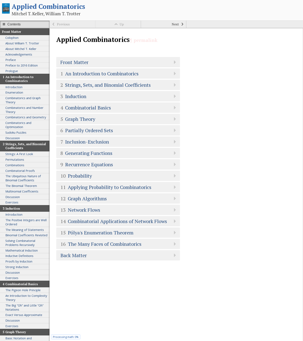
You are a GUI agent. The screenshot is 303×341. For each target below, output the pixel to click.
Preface (10, 60)
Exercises (11, 202)
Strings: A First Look (19, 154)
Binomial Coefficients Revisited (26, 235)
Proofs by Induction (18, 261)
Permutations (14, 159)
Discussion (12, 138)
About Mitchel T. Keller (20, 49)
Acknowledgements (18, 54)
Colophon (12, 38)
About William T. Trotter (22, 43)
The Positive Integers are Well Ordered (26, 222)
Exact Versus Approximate (23, 315)
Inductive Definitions (19, 256)
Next (175, 24)
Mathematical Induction (21, 250)
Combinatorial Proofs (20, 171)
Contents (14, 24)
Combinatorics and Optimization (18, 125)
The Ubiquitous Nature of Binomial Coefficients (23, 178)
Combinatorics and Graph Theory (23, 100)
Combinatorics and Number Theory (24, 110)
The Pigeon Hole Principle (23, 290)
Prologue (11, 71)
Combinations (14, 165)
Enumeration (14, 92)
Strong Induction (16, 267)
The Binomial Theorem (21, 186)
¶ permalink (143, 40)
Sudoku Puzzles (15, 132)
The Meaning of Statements (24, 230)
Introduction (13, 87)
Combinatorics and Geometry (25, 117)
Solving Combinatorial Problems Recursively (20, 243)
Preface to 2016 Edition (21, 65)
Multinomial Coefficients (21, 191)
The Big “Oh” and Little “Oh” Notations (24, 307)
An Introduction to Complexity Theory (26, 297)
